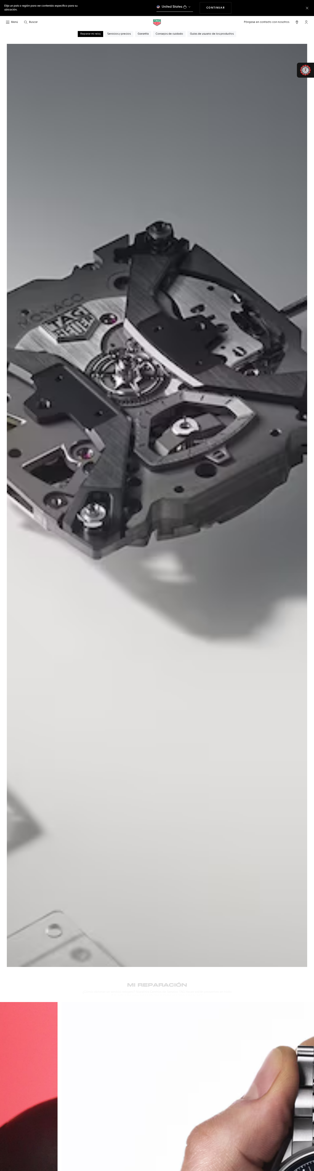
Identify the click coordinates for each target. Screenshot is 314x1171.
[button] (306, 22)
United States (172, 6)
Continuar (218, 7)
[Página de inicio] (157, 22)
